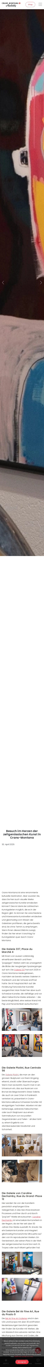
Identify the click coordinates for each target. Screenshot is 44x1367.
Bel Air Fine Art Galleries (16, 1318)
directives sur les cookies (23, 1356)
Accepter (22, 1362)
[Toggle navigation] (40, 4)
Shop (30, 4)
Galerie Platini (12, 1074)
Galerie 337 (19, 969)
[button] (3, 282)
